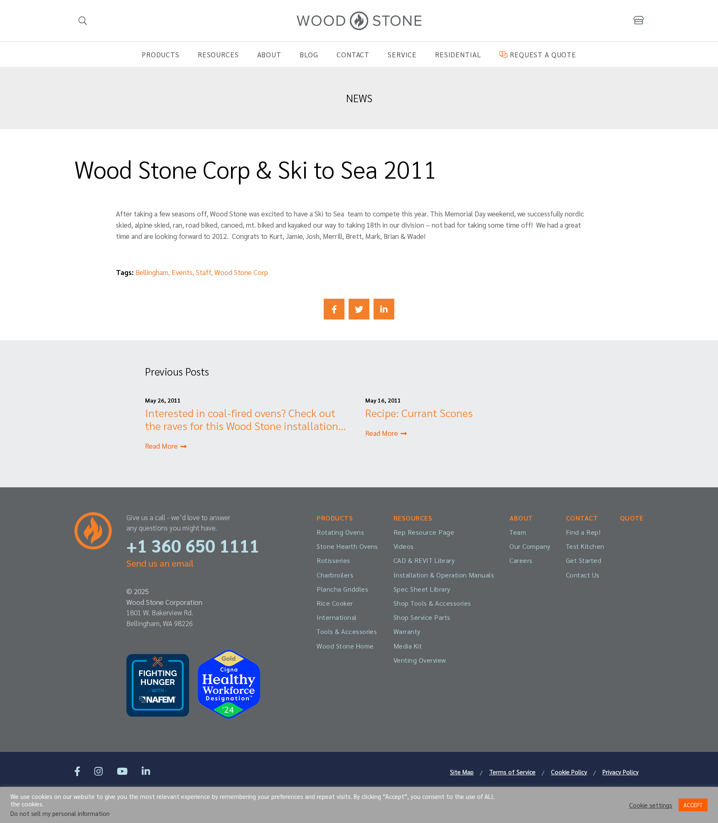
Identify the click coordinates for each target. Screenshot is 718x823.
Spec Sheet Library (421, 589)
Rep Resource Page (423, 532)
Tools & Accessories (347, 631)
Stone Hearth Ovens (347, 546)
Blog (309, 54)
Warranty (406, 631)
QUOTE (632, 517)
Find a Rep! (583, 532)
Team (517, 532)
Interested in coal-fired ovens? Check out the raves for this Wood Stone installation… (245, 418)
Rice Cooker (335, 603)
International (337, 617)
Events (182, 272)
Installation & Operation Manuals (443, 574)
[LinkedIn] (146, 770)
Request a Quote (542, 54)
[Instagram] (98, 770)
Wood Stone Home (345, 645)
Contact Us (583, 574)
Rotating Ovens (340, 532)
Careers (520, 560)
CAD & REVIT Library (424, 560)
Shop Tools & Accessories (432, 603)
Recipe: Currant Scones (419, 412)
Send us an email (160, 563)
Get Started (583, 560)
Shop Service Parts (421, 617)
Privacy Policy (620, 772)
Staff (203, 272)
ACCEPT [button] (693, 804)
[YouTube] (122, 770)
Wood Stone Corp (241, 272)
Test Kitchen (585, 546)
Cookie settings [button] (650, 805)
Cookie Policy (569, 772)
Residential (458, 54)
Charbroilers (335, 574)
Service (402, 54)
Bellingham (151, 272)
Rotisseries (333, 560)
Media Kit (407, 645)
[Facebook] (77, 770)
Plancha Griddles (342, 589)
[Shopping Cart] (639, 20)
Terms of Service (512, 772)
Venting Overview (419, 660)
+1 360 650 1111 (192, 545)
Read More (162, 445)
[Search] (82, 20)
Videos (403, 546)
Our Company (529, 546)
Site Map (462, 772)
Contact (353, 54)
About (269, 54)
